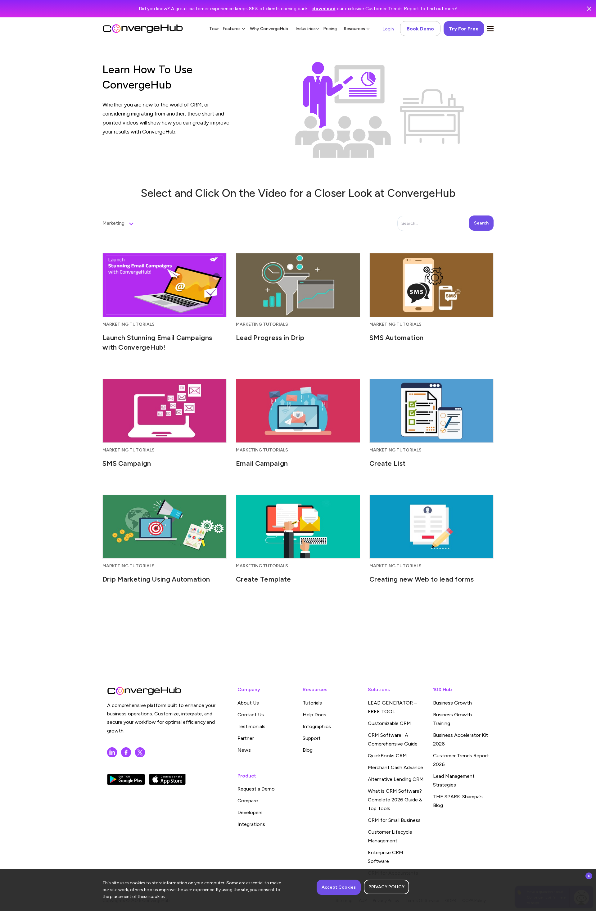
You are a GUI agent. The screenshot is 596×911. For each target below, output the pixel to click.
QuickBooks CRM (387, 756)
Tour (214, 28)
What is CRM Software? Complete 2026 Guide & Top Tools (395, 799)
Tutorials (312, 703)
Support (312, 738)
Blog (308, 750)
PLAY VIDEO (164, 296)
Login (388, 29)
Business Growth (452, 703)
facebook (126, 752)
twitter (140, 752)
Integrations (251, 824)
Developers (250, 812)
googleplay (126, 779)
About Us (248, 703)
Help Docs (314, 715)
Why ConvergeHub (269, 28)
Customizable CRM (389, 723)
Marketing (113, 223)
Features (232, 28)
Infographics (317, 726)
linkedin (112, 752)
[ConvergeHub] (142, 28)
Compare (247, 801)
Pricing (330, 28)
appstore (167, 779)
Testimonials (251, 726)
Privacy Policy (386, 887)
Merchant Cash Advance (395, 767)
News (244, 750)
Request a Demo (256, 789)
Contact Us (250, 715)
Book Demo (420, 29)
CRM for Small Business (394, 820)
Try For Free (464, 29)
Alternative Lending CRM (396, 779)
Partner (245, 738)
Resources (354, 28)
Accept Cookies (339, 887)
